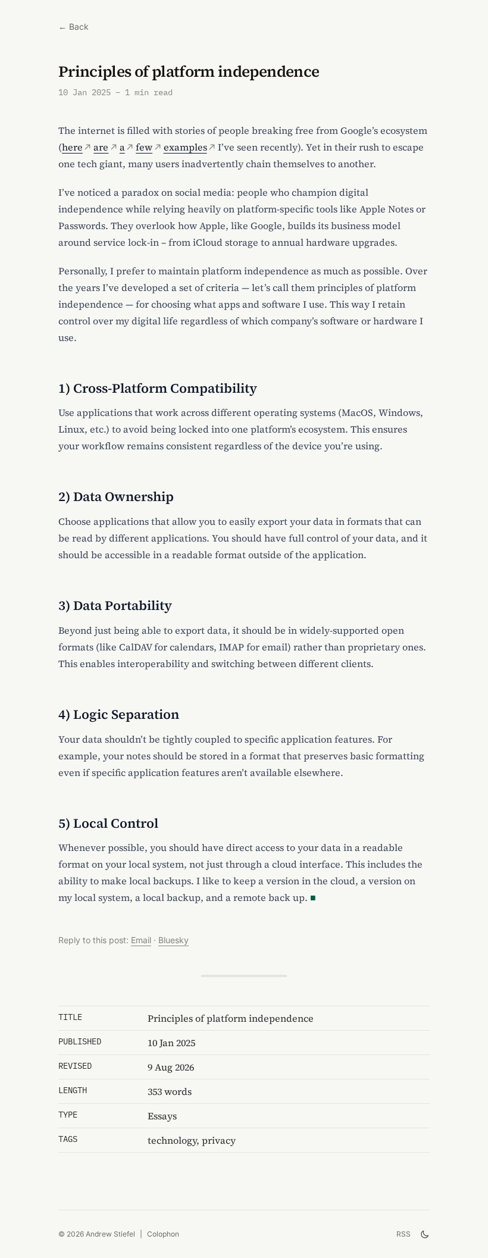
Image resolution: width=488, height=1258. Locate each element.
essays (162, 1115)
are (100, 147)
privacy (219, 1140)
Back (73, 26)
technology (172, 1140)
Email (141, 940)
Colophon (163, 1233)
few (144, 147)
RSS (403, 1233)
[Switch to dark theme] (425, 1234)
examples (185, 147)
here (72, 147)
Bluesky (173, 940)
